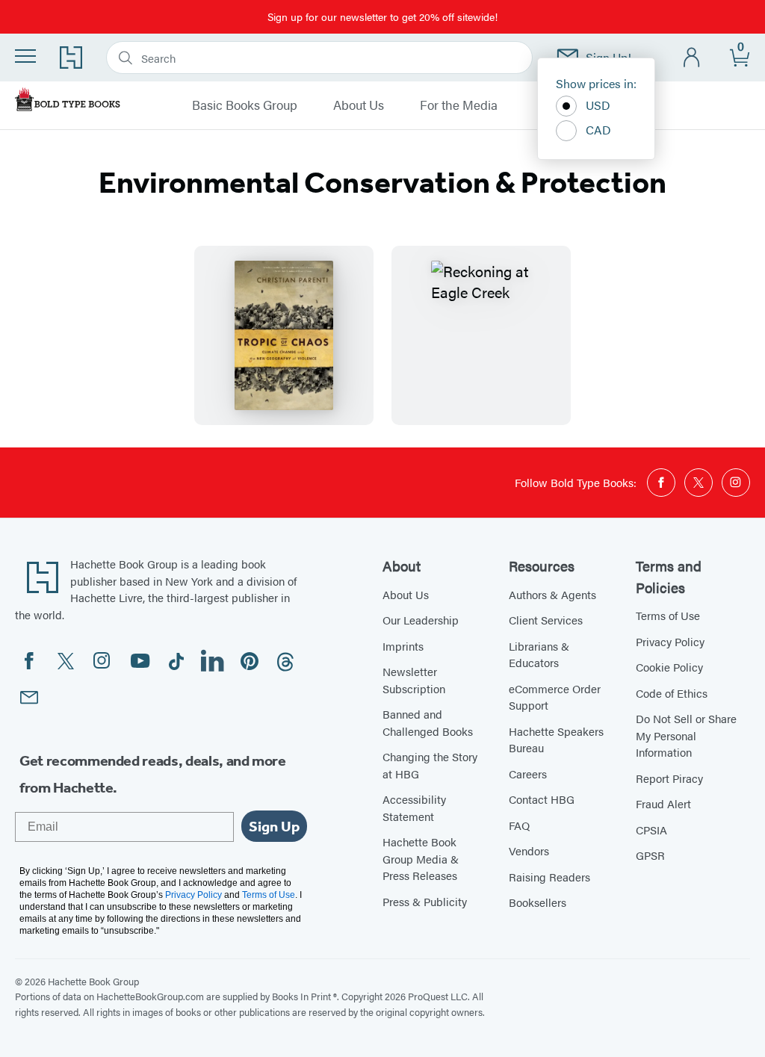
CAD (598, 129)
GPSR (650, 855)
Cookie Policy (669, 667)
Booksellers (537, 902)
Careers (528, 773)
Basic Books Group (244, 105)
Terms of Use (668, 615)
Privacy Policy (670, 641)
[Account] (692, 58)
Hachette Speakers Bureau (556, 739)
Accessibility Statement (414, 807)
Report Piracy (669, 778)
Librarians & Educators (539, 654)
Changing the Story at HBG (429, 764)
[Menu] (25, 56)
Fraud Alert (663, 803)
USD (598, 105)
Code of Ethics (671, 693)
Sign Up (274, 826)
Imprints (403, 646)
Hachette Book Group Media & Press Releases (420, 858)
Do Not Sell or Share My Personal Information (686, 735)
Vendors (529, 850)
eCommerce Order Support (555, 697)
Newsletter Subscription (413, 679)
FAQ (519, 825)
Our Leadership (420, 619)
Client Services (546, 619)
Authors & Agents (552, 594)
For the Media (459, 105)
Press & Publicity (424, 901)
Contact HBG (541, 799)
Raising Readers (549, 876)
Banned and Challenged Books (427, 722)
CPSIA (651, 829)
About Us (358, 105)
